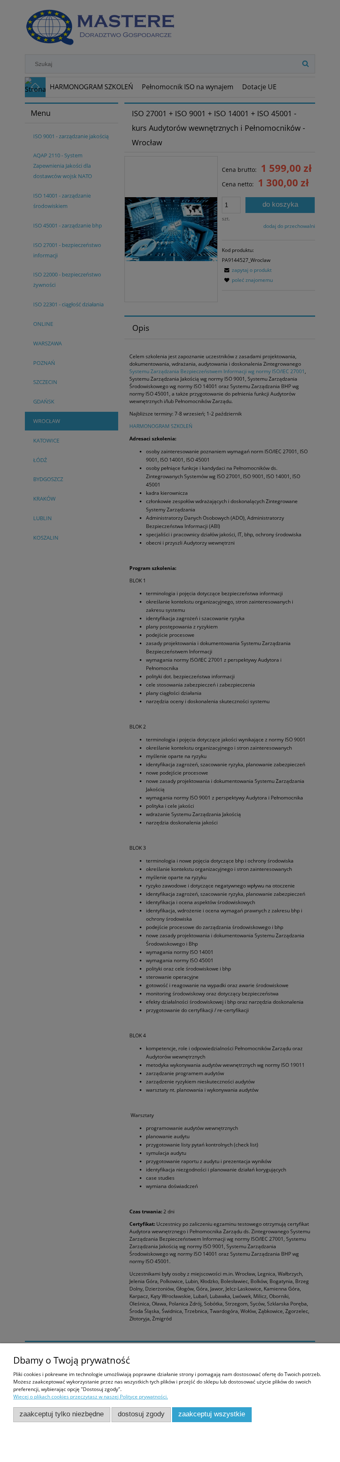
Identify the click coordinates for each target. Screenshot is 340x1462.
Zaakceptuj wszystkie (211, 1414)
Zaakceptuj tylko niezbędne (61, 1414)
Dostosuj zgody (141, 1414)
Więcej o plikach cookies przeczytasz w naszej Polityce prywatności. (90, 1396)
